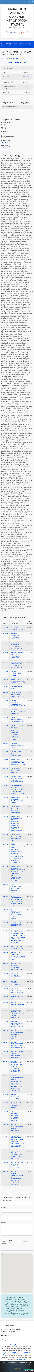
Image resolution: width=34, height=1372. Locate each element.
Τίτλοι (15, 44)
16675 (24, 28)
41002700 (5, 718)
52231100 (5, 981)
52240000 (5, 996)
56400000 (5, 1042)
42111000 (5, 844)
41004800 (5, 816)
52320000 (5, 1002)
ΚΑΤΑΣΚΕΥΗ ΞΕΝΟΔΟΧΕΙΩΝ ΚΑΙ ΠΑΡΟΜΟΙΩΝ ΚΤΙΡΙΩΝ (17, 719)
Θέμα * (3, 1215)
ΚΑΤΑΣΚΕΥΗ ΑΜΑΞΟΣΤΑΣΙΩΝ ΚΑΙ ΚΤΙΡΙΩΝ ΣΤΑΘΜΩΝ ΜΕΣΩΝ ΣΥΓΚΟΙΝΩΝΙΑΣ (18, 703)
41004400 (5, 776)
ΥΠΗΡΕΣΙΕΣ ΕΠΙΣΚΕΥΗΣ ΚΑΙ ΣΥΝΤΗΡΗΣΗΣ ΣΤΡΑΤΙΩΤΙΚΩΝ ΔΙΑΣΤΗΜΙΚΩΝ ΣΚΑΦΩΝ (18, 664)
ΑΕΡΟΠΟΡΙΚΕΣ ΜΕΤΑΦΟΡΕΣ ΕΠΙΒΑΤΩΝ (18, 628)
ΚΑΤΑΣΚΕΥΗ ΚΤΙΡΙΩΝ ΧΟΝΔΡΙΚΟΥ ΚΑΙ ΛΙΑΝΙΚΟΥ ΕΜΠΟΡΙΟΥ (17, 694)
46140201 (5, 930)
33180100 (5, 652)
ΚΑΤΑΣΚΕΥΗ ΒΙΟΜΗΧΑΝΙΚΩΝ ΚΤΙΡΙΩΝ (16, 673)
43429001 (5, 885)
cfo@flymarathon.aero (8, 147)
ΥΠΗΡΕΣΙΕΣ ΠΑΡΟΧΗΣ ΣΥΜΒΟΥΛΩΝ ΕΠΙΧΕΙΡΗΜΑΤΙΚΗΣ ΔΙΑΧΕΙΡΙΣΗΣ (17, 1054)
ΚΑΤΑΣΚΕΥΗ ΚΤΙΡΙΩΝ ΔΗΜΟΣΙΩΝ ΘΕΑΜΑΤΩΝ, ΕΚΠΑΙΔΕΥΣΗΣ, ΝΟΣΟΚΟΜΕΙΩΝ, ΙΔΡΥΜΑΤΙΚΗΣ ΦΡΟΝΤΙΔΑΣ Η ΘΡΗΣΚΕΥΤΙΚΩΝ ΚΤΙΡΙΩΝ (17, 732)
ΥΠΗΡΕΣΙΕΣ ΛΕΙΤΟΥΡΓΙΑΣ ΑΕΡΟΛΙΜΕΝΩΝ (15, 983)
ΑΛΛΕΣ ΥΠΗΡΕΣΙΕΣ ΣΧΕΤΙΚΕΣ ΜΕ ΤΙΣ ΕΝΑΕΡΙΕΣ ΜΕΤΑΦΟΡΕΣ (17, 990)
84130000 (5, 1136)
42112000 (5, 866)
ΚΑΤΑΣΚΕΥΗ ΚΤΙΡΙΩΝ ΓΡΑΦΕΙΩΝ (17, 688)
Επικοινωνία (5, 46)
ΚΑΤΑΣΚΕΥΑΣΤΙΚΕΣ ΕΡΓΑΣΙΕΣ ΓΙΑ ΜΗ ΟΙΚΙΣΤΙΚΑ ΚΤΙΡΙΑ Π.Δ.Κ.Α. (16, 837)
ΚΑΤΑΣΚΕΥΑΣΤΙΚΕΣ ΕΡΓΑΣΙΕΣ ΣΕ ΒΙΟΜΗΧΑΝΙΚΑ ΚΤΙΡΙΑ (17, 753)
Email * (3, 1207)
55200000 (5, 1021)
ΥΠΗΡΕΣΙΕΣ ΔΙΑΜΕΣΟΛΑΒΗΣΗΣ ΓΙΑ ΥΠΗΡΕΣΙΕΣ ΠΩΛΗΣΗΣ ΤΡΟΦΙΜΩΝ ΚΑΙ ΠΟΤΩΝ (18, 1044)
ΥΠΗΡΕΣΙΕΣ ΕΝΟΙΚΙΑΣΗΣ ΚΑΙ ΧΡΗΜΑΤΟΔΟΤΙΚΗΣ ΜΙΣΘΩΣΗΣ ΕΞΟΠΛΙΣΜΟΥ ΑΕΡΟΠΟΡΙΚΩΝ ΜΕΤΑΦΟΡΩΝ (16, 1066)
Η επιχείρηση (6, 44)
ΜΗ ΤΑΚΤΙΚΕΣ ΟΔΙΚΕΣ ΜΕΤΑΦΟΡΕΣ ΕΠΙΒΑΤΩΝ (18, 947)
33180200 (5, 662)
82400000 (5, 1125)
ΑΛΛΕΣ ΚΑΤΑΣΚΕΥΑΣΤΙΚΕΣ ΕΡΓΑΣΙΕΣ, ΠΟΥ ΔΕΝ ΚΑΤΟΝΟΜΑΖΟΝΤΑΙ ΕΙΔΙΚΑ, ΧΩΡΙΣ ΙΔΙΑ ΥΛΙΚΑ (16, 900)
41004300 (5, 769)
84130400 (5, 1151)
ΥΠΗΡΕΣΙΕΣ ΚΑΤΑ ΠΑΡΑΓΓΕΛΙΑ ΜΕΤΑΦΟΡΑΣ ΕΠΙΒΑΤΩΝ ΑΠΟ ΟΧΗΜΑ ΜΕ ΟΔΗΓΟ (18, 956)
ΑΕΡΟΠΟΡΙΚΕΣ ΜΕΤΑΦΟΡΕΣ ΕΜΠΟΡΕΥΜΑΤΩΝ (16, 975)
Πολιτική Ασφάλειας (15, 1353)
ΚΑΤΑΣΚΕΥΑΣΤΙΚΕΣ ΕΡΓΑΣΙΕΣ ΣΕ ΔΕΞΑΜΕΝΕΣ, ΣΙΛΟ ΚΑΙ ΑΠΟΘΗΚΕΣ (17, 799)
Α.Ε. (23, 68)
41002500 (5, 700)
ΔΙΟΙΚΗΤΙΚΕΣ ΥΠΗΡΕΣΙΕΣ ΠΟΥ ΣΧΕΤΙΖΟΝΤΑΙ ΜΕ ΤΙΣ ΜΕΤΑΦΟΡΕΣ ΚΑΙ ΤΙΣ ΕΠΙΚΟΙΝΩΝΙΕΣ (17, 1154)
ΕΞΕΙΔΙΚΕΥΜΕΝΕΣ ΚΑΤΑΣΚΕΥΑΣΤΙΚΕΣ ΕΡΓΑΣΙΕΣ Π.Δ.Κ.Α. (16, 924)
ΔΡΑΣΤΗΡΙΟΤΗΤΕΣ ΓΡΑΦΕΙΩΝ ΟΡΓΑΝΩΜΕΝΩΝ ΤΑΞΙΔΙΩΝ (16, 1104)
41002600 (5, 710)
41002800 (5, 725)
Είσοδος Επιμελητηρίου (17, 1345)
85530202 (5, 1162)
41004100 (5, 751)
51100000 (5, 628)
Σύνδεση (29, 2)
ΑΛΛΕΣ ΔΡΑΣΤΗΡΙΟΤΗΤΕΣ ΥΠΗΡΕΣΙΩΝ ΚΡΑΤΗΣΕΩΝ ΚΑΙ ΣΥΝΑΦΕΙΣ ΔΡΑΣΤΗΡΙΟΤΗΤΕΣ (16, 1116)
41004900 (5, 835)
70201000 (5, 1051)
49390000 (5, 964)
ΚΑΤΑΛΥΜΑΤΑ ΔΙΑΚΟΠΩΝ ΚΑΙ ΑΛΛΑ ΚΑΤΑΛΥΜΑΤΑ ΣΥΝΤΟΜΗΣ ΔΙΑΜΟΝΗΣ (18, 1024)
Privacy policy (18, 1368)
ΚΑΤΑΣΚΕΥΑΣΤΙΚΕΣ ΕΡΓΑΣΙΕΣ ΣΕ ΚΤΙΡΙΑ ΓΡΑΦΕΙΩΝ (16, 770)
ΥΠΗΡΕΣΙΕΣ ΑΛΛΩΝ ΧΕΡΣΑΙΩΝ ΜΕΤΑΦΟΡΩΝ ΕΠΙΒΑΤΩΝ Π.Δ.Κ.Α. (16, 966)
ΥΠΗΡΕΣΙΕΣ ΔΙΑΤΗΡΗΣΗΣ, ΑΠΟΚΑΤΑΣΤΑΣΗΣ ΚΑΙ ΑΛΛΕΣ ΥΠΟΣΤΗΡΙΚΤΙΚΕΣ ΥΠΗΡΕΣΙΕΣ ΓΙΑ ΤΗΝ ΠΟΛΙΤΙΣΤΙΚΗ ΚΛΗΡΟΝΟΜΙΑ (17, 1178)
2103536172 (13, 33)
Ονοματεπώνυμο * (7, 1200)
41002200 (5, 679)
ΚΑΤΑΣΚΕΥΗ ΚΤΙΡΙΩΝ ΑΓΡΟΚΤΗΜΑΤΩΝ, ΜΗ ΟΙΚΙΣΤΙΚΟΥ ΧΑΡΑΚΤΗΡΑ (18, 681)
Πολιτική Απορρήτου (27, 1353)
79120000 (5, 1102)
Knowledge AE (21, 1359)
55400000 (5, 1031)
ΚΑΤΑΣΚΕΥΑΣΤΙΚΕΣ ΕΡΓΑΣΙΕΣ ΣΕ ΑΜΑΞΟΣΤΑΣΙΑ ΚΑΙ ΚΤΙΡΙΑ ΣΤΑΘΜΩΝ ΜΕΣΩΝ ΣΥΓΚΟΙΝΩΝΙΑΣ (18, 789)
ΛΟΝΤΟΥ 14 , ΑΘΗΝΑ (11, 58)
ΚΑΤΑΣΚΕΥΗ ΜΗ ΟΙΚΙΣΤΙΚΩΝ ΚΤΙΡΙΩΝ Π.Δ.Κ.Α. (17, 745)
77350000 (5, 1061)
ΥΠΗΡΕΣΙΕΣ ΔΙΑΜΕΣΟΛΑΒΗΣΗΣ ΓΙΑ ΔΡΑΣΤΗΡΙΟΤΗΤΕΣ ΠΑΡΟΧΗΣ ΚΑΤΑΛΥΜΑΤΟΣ (17, 1034)
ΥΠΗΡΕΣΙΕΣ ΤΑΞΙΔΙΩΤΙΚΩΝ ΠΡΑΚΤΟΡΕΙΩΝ (15, 1096)
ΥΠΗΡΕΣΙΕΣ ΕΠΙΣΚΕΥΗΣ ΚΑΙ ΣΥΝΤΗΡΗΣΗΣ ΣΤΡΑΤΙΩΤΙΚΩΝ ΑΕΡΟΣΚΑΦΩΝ (17, 655)
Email (24, 33)
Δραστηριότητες (25, 44)
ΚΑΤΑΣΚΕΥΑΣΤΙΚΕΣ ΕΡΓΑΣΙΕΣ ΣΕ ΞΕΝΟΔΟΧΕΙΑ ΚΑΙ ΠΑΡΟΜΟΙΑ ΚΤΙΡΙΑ (16, 809)
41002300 (5, 687)
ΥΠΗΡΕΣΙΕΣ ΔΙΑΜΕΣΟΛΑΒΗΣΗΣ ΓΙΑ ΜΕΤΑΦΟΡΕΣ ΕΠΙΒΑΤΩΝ (18, 1004)
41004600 (5, 797)
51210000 (5, 973)
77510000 (5, 1076)
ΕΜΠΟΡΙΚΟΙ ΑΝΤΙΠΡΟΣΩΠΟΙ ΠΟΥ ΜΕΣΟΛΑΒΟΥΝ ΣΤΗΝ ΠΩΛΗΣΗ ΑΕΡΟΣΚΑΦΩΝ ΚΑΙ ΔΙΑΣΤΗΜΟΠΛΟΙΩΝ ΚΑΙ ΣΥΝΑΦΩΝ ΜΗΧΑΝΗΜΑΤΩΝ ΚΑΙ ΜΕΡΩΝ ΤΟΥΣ (18, 936)
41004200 (5, 759)
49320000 (5, 946)
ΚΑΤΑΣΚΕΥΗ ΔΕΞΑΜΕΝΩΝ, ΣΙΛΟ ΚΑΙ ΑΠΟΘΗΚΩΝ (18, 711)
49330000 (5, 952)
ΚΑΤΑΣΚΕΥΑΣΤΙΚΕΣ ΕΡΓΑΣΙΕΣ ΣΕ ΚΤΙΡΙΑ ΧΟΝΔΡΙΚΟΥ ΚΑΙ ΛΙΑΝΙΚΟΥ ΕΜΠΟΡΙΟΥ (17, 779)
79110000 (5, 1094)
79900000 (5, 1112)
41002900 (5, 744)
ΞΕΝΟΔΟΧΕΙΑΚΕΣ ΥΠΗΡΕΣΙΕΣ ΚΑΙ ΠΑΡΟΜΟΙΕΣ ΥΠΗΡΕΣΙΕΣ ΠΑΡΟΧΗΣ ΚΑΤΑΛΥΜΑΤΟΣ (18, 1013)
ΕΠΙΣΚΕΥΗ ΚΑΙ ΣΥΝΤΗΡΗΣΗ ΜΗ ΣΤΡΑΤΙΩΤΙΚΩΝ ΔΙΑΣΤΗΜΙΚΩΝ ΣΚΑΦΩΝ (18, 645)
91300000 (5, 1172)
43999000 (5, 922)
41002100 (5, 671)
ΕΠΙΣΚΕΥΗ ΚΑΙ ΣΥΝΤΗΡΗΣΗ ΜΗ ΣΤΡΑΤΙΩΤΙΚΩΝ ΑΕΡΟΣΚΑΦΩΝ (15, 636)
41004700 (5, 807)
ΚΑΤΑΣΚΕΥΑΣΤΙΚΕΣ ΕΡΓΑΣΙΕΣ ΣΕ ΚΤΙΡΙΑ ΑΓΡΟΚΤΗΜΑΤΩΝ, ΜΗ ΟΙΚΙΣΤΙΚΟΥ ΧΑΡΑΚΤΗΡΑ (18, 762)
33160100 (5, 633)
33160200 (5, 643)
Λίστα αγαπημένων (32, 2)
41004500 (5, 786)
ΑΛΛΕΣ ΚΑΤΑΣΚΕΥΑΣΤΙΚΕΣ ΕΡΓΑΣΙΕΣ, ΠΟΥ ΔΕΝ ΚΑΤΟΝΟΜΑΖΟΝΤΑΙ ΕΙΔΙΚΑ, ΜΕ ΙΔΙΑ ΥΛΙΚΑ (17, 888)
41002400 (5, 693)
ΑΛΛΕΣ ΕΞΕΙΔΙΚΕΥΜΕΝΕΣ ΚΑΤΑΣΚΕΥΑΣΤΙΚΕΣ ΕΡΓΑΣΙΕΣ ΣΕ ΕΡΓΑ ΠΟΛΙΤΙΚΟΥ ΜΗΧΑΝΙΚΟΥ (16, 913)
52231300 (5, 989)
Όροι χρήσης (5, 1353)
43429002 (5, 896)
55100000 (5, 1010)
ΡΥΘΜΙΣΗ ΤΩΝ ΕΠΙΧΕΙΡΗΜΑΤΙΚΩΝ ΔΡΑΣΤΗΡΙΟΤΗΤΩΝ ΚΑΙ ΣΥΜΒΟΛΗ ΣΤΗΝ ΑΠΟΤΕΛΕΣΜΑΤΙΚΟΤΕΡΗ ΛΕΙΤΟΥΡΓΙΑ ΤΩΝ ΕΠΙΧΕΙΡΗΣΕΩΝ (18, 1141)
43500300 (5, 909)
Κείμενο (3, 1222)
